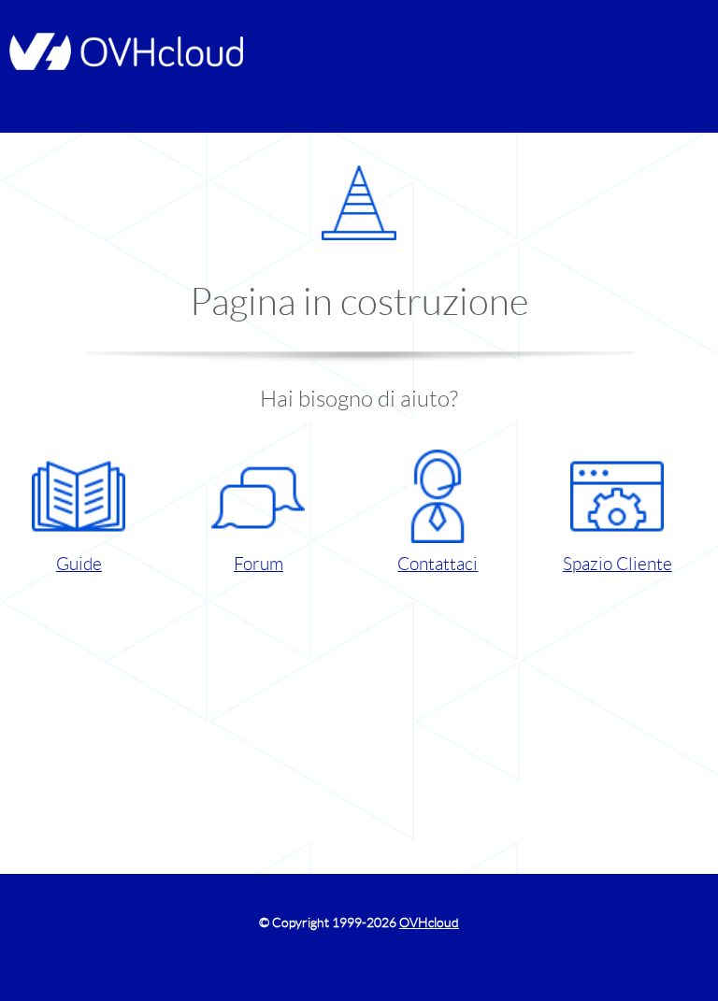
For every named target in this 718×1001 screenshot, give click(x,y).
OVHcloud (429, 922)
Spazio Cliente (617, 564)
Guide (79, 564)
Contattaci (437, 564)
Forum (258, 564)
